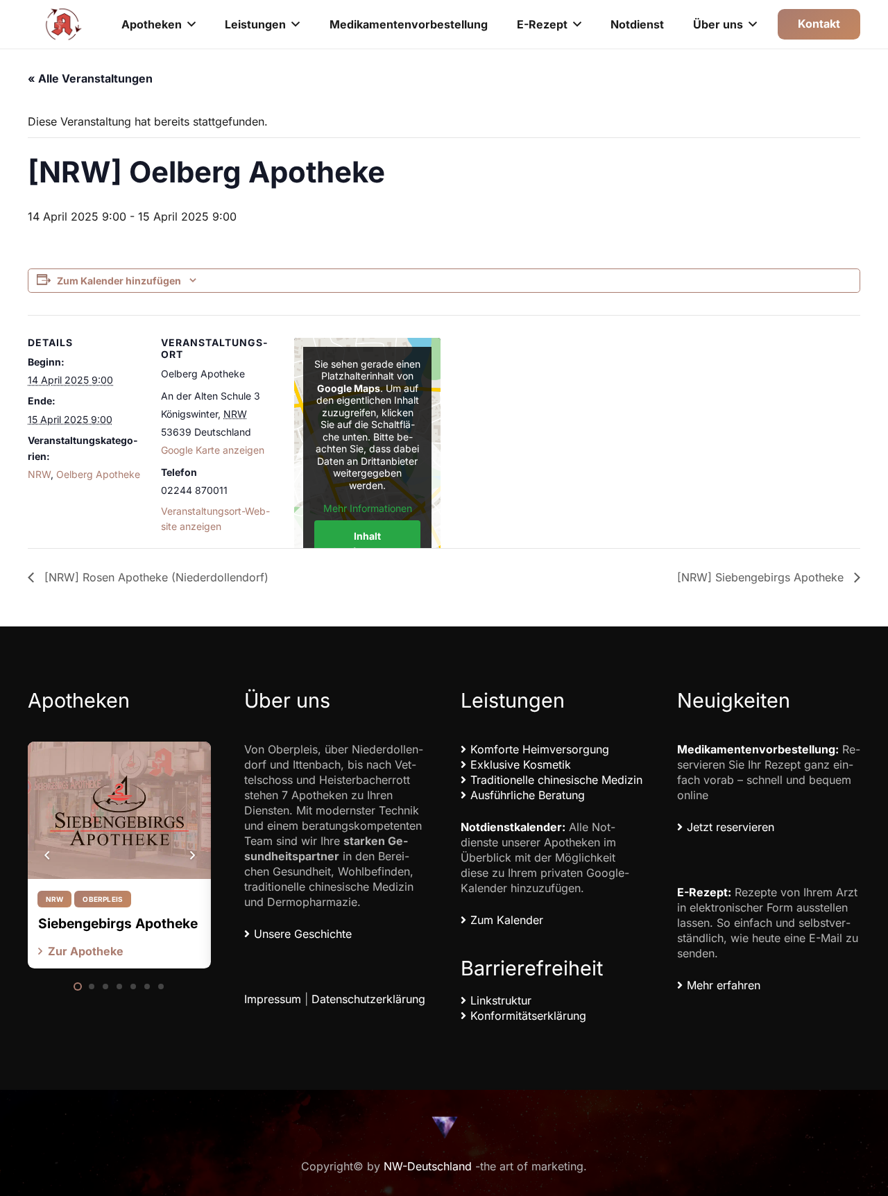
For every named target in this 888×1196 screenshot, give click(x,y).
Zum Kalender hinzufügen (119, 281)
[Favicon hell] (444, 1127)
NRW (39, 474)
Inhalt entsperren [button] (367, 543)
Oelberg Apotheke (98, 474)
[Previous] (47, 855)
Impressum (272, 999)
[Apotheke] (64, 24)
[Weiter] (191, 855)
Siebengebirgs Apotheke (118, 923)
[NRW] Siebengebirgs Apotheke (762, 577)
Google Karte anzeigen (212, 450)
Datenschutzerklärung (368, 999)
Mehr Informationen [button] (367, 508)
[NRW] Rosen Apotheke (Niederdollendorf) (154, 577)
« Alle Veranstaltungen (90, 78)
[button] (191, 24)
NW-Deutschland (428, 1166)
